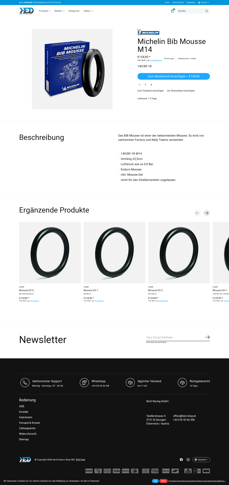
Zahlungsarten (27, 428)
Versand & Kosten (29, 423)
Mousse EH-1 (220, 290)
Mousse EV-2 (155, 290)
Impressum (25, 417)
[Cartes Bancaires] (206, 472)
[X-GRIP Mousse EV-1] (114, 252)
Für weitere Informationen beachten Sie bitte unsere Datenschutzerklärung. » (197, 481)
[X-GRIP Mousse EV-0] (50, 252)
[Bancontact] (175, 472)
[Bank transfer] (89, 472)
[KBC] (188, 472)
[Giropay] (197, 472)
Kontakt (23, 412)
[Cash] (98, 472)
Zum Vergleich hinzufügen (150, 90)
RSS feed (80, 459)
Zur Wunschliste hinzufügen (181, 90)
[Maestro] (145, 472)
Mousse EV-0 (26, 290)
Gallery (87, 11)
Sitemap (24, 439)
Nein (163, 481)
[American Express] (154, 472)
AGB (21, 406)
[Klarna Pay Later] (165, 472)
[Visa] (116, 472)
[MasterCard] (107, 472)
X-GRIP (21, 287)
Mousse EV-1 (91, 290)
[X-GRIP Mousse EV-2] (179, 252)
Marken (58, 11)
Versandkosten (156, 60)
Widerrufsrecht (27, 434)
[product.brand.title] (173, 32)
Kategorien (74, 11)
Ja (155, 481)
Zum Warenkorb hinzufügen (174, 76)
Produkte (43, 11)
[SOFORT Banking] (125, 472)
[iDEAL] (134, 472)
